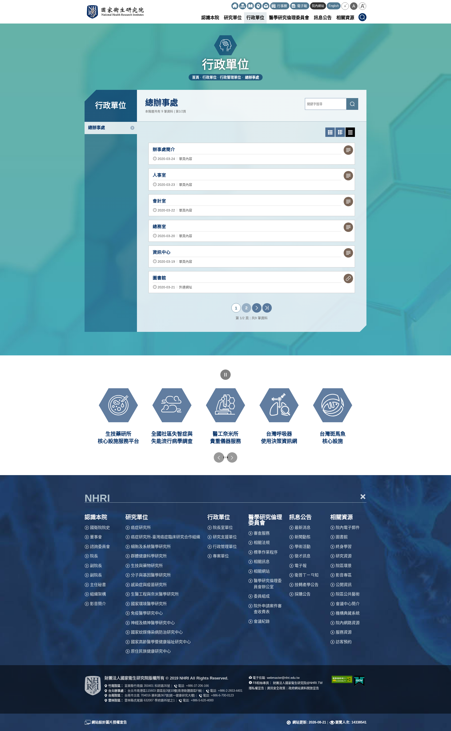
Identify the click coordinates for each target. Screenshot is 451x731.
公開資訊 (344, 585)
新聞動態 (303, 537)
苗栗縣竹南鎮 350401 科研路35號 (147, 685)
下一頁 (256, 308)
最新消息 (303, 527)
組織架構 (98, 594)
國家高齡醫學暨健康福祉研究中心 (161, 642)
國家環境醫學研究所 (149, 604)
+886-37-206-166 (197, 685)
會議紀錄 (262, 621)
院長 (94, 556)
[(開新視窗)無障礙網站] (339, 679)
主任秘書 (98, 585)
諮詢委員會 (100, 546)
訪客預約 (344, 642)
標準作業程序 (266, 552)
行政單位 (255, 17)
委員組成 (262, 596)
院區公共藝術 (348, 594)
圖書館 (342, 537)
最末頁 (267, 308)
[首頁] (234, 5)
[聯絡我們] (265, 5)
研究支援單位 (225, 537)
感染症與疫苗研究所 (149, 585)
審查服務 (262, 533)
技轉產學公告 (307, 585)
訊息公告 (323, 17)
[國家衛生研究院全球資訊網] (93, 686)
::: (229, 4)
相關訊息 (262, 562)
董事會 (96, 537)
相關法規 (262, 542)
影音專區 (344, 575)
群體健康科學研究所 (149, 556)
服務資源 (344, 632)
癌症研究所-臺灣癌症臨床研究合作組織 (165, 537)
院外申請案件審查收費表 (268, 609)
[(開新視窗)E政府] (359, 681)
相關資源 (345, 17)
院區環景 (344, 566)
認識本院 (210, 17)
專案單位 (221, 556)
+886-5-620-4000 (202, 700)
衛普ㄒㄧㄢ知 (307, 575)
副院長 (96, 566)
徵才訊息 (303, 556)
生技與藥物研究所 (147, 566)
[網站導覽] (242, 5)
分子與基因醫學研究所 (151, 575)
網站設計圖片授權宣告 (109, 722)
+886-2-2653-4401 (230, 690)
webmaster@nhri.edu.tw (283, 677)
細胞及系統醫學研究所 (151, 546)
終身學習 (344, 546)
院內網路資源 (348, 623)
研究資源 (344, 556)
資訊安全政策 (276, 688)
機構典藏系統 (348, 613)
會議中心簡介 (348, 604)
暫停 (225, 374)
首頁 (195, 77)
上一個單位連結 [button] (219, 457)
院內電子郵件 (348, 527)
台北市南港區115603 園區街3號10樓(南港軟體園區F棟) (165, 690)
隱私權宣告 (256, 688)
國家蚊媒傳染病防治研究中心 (157, 632)
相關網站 (262, 571)
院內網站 (318, 6)
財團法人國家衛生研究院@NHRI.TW (298, 683)
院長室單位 (223, 527)
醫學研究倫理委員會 (289, 17)
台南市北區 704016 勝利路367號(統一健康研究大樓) (159, 695)
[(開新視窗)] (250, 5)
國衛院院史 (100, 527)
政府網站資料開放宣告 (303, 688)
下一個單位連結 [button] (232, 457)
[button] (345, 6)
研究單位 (233, 17)
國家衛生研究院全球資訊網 (115, 11)
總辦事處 (252, 77)
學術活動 (303, 546)
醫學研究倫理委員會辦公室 (268, 584)
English (334, 6)
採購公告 (303, 594)
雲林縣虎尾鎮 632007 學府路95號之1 (149, 700)
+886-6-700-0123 (222, 695)
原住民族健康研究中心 (151, 651)
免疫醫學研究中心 (147, 613)
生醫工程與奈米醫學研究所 (155, 594)
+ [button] (363, 496)
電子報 (301, 566)
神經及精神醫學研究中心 (153, 623)
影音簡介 (98, 604)
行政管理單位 (230, 77)
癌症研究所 (141, 527)
